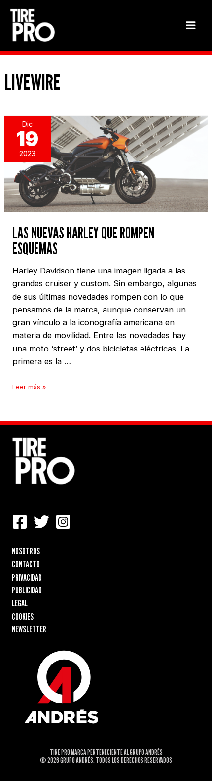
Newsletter (29, 629)
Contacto (26, 563)
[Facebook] (20, 522)
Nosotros (26, 551)
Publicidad (27, 590)
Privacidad (27, 577)
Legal (20, 602)
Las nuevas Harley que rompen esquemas (83, 240)
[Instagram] (63, 522)
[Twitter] (41, 522)
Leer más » (29, 386)
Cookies (23, 616)
